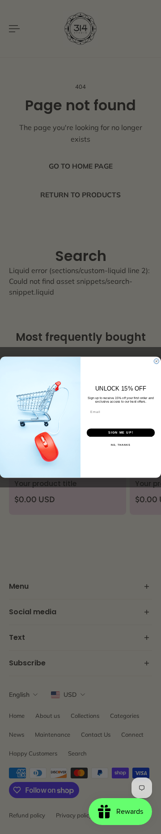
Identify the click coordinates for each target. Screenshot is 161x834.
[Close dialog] (156, 361)
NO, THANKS (121, 444)
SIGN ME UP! (120, 432)
